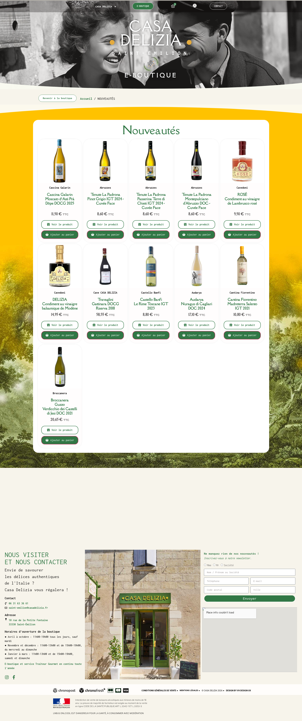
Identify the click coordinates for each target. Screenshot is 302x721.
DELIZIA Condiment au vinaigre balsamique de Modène (60, 304)
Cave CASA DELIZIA (105, 292)
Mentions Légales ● (190, 690)
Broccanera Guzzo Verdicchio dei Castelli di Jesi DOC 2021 (59, 407)
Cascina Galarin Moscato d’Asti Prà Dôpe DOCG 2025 (59, 199)
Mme (209, 565)
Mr (217, 565)
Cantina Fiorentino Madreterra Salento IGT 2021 (242, 304)
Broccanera (60, 393)
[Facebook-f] (14, 677)
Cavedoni (242, 188)
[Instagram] (7, 677)
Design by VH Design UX (238, 690)
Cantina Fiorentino (242, 292)
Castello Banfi (151, 292)
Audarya (197, 292)
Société (229, 565)
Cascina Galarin (59, 188)
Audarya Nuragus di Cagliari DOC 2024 (196, 304)
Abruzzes (105, 188)
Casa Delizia (103, 6)
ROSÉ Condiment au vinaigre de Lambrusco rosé (242, 199)
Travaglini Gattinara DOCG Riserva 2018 (105, 304)
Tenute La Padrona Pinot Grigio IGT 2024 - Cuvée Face (105, 199)
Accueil (86, 98)
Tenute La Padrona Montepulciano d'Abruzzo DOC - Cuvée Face (196, 201)
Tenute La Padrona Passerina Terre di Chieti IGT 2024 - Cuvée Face (151, 201)
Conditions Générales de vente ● (160, 690)
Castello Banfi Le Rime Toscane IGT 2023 (151, 304)
